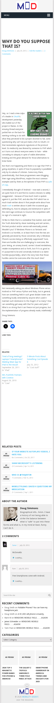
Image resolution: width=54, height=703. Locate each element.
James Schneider (11, 621)
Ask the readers (35, 51)
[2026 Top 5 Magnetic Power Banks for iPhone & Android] (10, 657)
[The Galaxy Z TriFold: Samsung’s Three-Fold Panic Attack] (27, 657)
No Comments (17, 458)
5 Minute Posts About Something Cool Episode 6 (37, 359)
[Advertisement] (28, 25)
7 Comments (17, 478)
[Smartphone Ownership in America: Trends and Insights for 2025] (44, 657)
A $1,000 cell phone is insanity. (31, 614)
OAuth (16, 116)
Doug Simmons (8, 51)
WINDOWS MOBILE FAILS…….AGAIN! (31, 618)
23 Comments (17, 466)
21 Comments (17, 492)
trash (9, 206)
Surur (14, 545)
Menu (6, 15)
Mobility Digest (30, 697)
